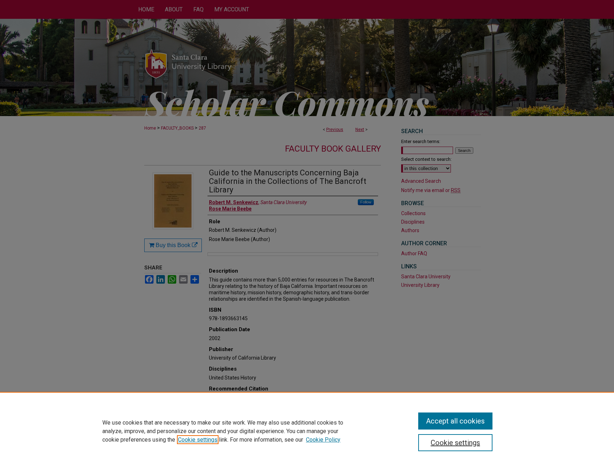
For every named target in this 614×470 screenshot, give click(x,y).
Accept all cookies (455, 421)
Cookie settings (197, 439)
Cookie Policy (323, 439)
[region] (307, 431)
